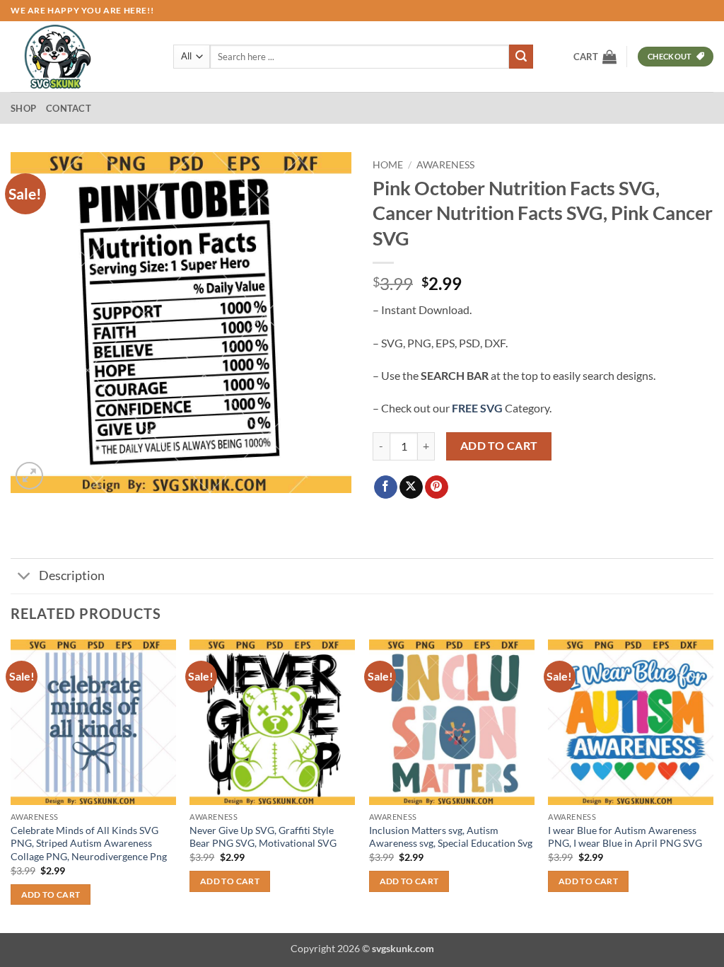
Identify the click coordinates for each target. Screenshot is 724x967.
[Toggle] (24, 577)
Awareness (445, 164)
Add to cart (499, 445)
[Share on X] (411, 487)
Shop (23, 108)
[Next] (712, 785)
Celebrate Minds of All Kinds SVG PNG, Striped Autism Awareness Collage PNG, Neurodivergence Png (89, 843)
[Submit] (521, 57)
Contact (68, 108)
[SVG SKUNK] (81, 56)
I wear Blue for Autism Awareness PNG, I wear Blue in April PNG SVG (625, 837)
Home (388, 164)
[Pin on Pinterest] (436, 487)
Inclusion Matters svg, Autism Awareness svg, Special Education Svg (450, 837)
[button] (595, 56)
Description (72, 575)
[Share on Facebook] (385, 487)
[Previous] (11, 785)
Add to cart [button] (51, 894)
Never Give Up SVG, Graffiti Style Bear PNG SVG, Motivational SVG (263, 837)
